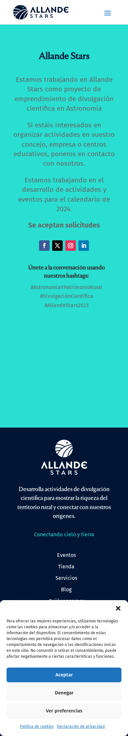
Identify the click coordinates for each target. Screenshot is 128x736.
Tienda (66, 566)
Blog (66, 589)
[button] (118, 608)
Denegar (64, 693)
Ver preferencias (64, 711)
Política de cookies (37, 726)
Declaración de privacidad (81, 726)
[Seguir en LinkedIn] (83, 245)
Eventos (66, 555)
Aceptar (64, 675)
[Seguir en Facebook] (44, 245)
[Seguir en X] (57, 245)
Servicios (66, 578)
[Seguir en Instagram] (70, 245)
